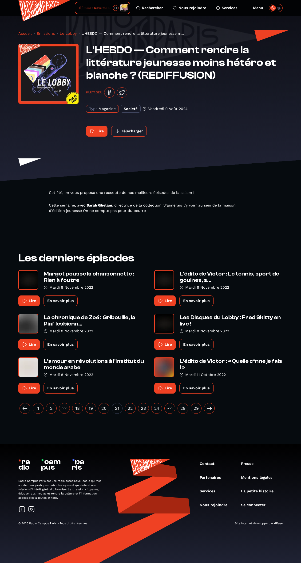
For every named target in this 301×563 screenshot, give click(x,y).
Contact (207, 463)
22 (130, 408)
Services (230, 8)
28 (183, 408)
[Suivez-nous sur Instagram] (31, 510)
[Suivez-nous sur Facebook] (22, 510)
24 (156, 408)
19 (91, 408)
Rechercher (152, 8)
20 (104, 408)
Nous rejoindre (192, 8)
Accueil (25, 33)
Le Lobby (68, 33)
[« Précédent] (25, 408)
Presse (247, 463)
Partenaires (210, 477)
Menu (258, 8)
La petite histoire (257, 491)
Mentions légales (257, 477)
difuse (278, 523)
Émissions (46, 33)
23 (143, 408)
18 (77, 408)
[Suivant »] (209, 408)
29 (196, 408)
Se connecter (253, 505)
